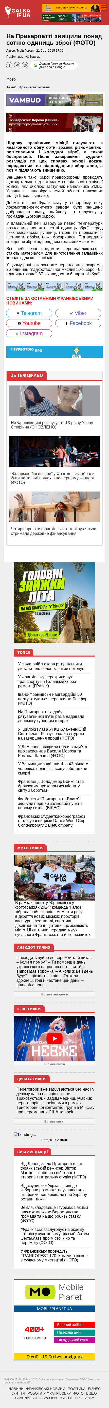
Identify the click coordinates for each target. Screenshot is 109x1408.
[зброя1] (35, 286)
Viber (79, 313)
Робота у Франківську (49, 1393)
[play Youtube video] (54, 1038)
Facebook (80, 323)
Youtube (31, 323)
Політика (76, 1389)
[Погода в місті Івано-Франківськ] (54, 1134)
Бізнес (94, 1389)
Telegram (31, 313)
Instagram (31, 333)
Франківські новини (34, 87)
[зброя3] (73, 286)
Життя (18, 1393)
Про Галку (84, 1398)
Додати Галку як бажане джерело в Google (56, 65)
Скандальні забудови (36, 1398)
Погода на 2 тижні (54, 1140)
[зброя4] (93, 286)
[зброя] (16, 286)
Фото (11, 79)
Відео (91, 1393)
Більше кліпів (54, 1064)
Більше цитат (54, 1121)
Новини (16, 1389)
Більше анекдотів (54, 994)
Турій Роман (25, 50)
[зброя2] (54, 286)
